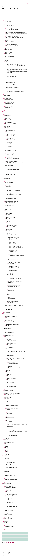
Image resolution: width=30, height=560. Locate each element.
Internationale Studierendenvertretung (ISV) (14, 285)
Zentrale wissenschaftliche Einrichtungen (11, 316)
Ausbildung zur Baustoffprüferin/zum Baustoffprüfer (14, 64)
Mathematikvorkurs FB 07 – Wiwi (11, 198)
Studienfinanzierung (8, 181)
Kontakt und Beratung (7, 312)
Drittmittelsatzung (9, 374)
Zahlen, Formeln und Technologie (12, 135)
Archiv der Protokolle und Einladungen (14, 262)
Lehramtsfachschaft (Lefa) (13, 270)
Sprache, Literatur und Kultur (11, 139)
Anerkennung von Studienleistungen (11, 217)
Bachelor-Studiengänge (8, 115)
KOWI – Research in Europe (11, 382)
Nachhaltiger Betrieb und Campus (9, 442)
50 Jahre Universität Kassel (11, 26)
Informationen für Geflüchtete (10, 174)
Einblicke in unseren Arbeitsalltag (9, 57)
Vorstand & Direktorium (10, 412)
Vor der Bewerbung (7, 126)
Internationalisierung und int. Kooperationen (11, 479)
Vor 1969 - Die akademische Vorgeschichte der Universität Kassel (15, 37)
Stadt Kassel (7, 110)
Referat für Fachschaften (12, 243)
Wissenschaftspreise (11, 347)
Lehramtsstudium (7, 118)
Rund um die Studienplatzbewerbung (10, 150)
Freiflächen (6, 446)
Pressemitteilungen (7, 507)
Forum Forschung (8, 325)
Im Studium (6, 206)
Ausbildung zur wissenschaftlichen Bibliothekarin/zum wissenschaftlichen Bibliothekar (14, 84)
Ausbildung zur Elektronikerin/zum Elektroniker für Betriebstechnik (16, 65)
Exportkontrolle (9, 379)
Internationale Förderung (10, 355)
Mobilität (6, 447)
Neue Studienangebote (8, 122)
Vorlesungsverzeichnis (9, 550)
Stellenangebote (6, 94)
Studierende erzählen (9, 146)
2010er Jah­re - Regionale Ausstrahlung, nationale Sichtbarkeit (14, 28)
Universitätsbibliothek (9, 552)
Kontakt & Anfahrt (4, 548)
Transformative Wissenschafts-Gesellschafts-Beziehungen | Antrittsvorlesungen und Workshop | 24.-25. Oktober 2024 (16, 428)
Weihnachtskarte (7, 529)
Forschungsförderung (8, 336)
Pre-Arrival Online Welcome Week (10, 202)
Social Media (6, 521)
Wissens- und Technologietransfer (9, 390)
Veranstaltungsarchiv (10, 426)
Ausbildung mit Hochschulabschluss (11, 82)
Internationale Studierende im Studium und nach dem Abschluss (14, 305)
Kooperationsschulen (9, 147)
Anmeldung (10, 143)
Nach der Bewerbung (7, 178)
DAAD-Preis (8, 308)
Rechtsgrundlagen (10, 273)
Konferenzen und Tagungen (8, 518)
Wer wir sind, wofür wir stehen (9, 56)
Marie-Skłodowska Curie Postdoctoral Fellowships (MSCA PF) (15, 358)
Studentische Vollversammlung (12, 302)
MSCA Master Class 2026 (11, 362)
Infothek (7, 420)
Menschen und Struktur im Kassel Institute (12, 408)
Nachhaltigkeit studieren (7, 439)
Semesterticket (10, 277)
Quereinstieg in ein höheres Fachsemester (13, 158)
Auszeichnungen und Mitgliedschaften (10, 321)
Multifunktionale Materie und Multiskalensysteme (12, 329)
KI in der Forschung (10, 502)
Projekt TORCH (9, 406)
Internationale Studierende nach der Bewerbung (11, 201)
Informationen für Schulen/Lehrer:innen (11, 149)
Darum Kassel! (7, 177)
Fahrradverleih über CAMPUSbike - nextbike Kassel (15, 281)
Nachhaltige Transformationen (9, 332)
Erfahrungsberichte (9, 218)
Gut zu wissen (10, 359)
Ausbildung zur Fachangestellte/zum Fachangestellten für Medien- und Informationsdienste (17, 67)
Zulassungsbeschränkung (10, 153)
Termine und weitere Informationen (12, 191)
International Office (8, 478)
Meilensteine (9, 416)
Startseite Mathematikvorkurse (11, 189)
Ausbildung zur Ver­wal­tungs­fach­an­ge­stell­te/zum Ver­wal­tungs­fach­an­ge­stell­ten (17, 80)
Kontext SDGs (9, 401)
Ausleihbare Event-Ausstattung (9, 526)
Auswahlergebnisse (10, 154)
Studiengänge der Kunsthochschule (10, 119)
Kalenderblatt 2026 (8, 525)
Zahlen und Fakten (8, 21)
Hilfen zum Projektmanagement (11, 378)
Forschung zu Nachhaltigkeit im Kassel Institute (13, 402)
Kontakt (8, 221)
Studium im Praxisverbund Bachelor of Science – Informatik (15, 91)
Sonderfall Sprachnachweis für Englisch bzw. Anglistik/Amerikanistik (16, 162)
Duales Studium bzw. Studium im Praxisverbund (13, 87)
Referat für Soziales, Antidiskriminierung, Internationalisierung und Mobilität (18, 239)
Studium (4, 111)
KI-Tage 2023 (9, 490)
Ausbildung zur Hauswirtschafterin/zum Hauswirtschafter (15, 75)
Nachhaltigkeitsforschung (7, 397)
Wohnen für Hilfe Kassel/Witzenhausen (13, 293)
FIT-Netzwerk (8, 370)
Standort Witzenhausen (8, 107)
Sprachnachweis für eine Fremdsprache (11, 161)
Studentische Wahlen (11, 263)
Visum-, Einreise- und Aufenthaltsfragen (11, 467)
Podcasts (5, 522)
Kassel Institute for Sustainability (9, 398)
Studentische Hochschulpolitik (11, 234)
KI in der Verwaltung (10, 503)
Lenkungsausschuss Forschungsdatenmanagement (13, 324)
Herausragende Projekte (8, 320)
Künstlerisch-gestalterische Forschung (12, 344)
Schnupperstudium (10, 142)
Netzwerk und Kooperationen (10, 417)
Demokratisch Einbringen (11, 298)
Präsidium (6, 40)
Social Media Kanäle (9, 548)
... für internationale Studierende (10, 462)
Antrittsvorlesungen (10, 404)
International (5, 455)
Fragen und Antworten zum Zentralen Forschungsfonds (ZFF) (16, 351)
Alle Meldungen (9, 421)
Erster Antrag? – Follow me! (12, 340)
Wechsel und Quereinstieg (10, 157)
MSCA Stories (10, 366)
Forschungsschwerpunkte (7, 328)
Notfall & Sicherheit (4, 554)
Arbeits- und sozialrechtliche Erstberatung (14, 289)
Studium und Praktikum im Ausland (10, 210)
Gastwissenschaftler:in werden (11, 343)
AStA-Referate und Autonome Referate (13, 237)
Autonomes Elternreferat (12, 254)
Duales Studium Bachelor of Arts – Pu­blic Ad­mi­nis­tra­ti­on (15, 88)
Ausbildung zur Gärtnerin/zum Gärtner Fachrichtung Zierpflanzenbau (16, 73)
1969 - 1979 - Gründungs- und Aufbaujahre (12, 36)
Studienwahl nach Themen (10, 131)
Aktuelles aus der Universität (7, 483)
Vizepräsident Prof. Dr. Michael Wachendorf (12, 45)
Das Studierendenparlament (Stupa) (13, 259)
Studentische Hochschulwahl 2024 (14, 266)
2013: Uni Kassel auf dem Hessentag (12, 29)
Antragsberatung (9, 339)
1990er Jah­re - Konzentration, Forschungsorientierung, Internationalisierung (16, 33)
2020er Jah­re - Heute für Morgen (10, 25)
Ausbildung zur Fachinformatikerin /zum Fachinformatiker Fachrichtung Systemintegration (17, 72)
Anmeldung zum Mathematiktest (11, 195)
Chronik (6, 24)
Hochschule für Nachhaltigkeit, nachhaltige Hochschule (12, 393)
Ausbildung (7, 61)
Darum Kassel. (7, 60)
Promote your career (9, 309)
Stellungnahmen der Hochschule (9, 513)
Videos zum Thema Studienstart (9, 205)
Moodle (8, 553)
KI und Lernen (10, 499)
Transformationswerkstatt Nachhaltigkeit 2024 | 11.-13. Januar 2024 (17, 431)
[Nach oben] (27, 555)
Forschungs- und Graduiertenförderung (9, 335)
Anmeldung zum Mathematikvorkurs (12, 193)
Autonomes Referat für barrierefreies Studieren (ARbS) (16, 255)
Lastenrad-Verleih (10, 282)
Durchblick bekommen (8, 127)
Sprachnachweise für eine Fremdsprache (13, 169)
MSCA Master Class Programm (13, 363)
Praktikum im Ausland (9, 213)
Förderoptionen (8, 348)
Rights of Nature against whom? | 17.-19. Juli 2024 (15, 430)
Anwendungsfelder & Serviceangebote (11, 495)
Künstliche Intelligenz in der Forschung (12, 494)
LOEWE (9, 354)
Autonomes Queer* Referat (13, 250)
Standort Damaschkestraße (9, 103)
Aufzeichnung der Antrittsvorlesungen (14, 434)
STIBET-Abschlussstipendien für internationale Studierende (14, 306)
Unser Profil (6, 20)
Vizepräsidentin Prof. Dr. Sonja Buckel (11, 44)
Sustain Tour (8, 451)
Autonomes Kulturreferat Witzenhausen (14, 258)
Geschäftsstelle (9, 413)
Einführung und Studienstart (9, 182)
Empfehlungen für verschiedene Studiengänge (13, 190)
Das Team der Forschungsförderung (12, 386)
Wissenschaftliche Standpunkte (9, 511)
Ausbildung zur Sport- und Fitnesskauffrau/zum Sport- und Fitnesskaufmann (15, 78)
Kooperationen (7, 458)
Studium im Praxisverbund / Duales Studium (11, 123)
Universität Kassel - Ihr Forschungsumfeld (14, 367)
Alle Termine (8, 454)
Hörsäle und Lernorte (9, 229)
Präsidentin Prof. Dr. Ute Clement (10, 41)
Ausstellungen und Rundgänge (9, 517)
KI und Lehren (10, 498)
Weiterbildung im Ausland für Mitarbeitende (11, 475)
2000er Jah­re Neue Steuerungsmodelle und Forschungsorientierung (15, 32)
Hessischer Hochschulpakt (9, 486)
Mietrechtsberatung (11, 290)
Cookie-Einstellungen (4, 555)
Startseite (2, 6)
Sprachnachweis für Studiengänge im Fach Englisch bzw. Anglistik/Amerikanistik (15, 171)
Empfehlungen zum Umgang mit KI (11, 491)
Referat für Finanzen (12, 242)
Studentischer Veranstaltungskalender (12, 301)
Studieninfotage (8, 145)
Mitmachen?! (9, 294)
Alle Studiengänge (6, 114)
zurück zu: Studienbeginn (10, 197)
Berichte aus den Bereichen (9, 510)
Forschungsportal (7, 327)
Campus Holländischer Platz (9, 99)
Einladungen (10, 271)
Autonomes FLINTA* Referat (13, 251)
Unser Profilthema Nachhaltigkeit (9, 394)
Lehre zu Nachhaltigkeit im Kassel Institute (12, 405)
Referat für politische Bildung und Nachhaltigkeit (16, 247)
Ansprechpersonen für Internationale (11, 175)
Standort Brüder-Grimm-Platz (9, 106)
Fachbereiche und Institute (9, 49)
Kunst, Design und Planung (11, 134)
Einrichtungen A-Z (7, 53)
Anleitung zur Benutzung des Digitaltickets (15, 278)
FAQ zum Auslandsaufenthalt (11, 226)
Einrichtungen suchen (4, 550)
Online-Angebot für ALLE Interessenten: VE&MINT (14, 194)
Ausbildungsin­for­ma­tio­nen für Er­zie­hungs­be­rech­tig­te (13, 92)
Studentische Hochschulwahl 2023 (14, 267)
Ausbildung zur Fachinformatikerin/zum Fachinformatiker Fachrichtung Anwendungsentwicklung (17, 70)
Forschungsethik (9, 375)
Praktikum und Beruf (8, 209)
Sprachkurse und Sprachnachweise (12, 225)
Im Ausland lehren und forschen (9, 474)
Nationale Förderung (10, 352)
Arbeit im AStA (10, 297)
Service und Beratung (10, 274)
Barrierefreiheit (14, 549)
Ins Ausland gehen (6, 471)
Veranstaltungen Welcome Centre (11, 468)
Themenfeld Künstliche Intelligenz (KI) (10, 487)
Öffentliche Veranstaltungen (8, 514)
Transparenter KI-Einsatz (14, 551)
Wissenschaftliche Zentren (10, 317)
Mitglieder (8, 409)
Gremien (6, 48)
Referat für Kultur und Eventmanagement (15, 246)
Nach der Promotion (8, 389)
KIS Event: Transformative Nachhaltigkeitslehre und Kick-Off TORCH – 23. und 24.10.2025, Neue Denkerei (17, 425)
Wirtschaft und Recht (10, 138)
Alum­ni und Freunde (7, 95)
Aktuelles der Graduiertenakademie (12, 383)
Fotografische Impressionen (13, 435)
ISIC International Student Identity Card (13, 286)
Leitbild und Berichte (8, 22)
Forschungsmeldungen (9, 331)
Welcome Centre (7, 461)
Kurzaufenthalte (8, 214)
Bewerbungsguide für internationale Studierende (13, 166)
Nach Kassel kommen (7, 459)
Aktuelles (8, 222)
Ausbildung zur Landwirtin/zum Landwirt (13, 76)
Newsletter (6, 482)
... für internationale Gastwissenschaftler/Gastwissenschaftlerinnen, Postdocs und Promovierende (15, 464)
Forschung (4, 313)
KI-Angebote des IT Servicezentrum (12, 506)
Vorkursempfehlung (9, 185)
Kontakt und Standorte (7, 98)
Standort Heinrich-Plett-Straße (9, 102)
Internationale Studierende (9, 165)
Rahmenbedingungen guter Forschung (11, 371)
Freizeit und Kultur (8, 230)
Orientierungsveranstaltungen (10, 130)
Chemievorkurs (8, 186)
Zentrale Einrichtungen (8, 52)
